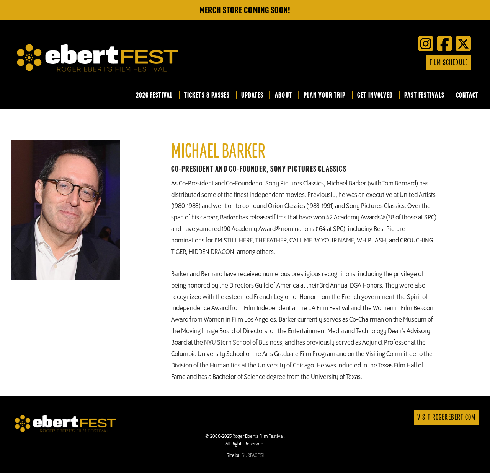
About (283, 95)
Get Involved (375, 95)
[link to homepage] (65, 423)
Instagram (404, 62)
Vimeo (393, 62)
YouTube (381, 62)
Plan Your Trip (325, 95)
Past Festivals (424, 95)
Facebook (358, 62)
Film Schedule (449, 62)
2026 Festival (154, 95)
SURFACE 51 (253, 455)
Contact (467, 95)
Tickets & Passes (207, 95)
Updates (252, 95)
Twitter (370, 62)
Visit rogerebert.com (446, 417)
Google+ (416, 62)
